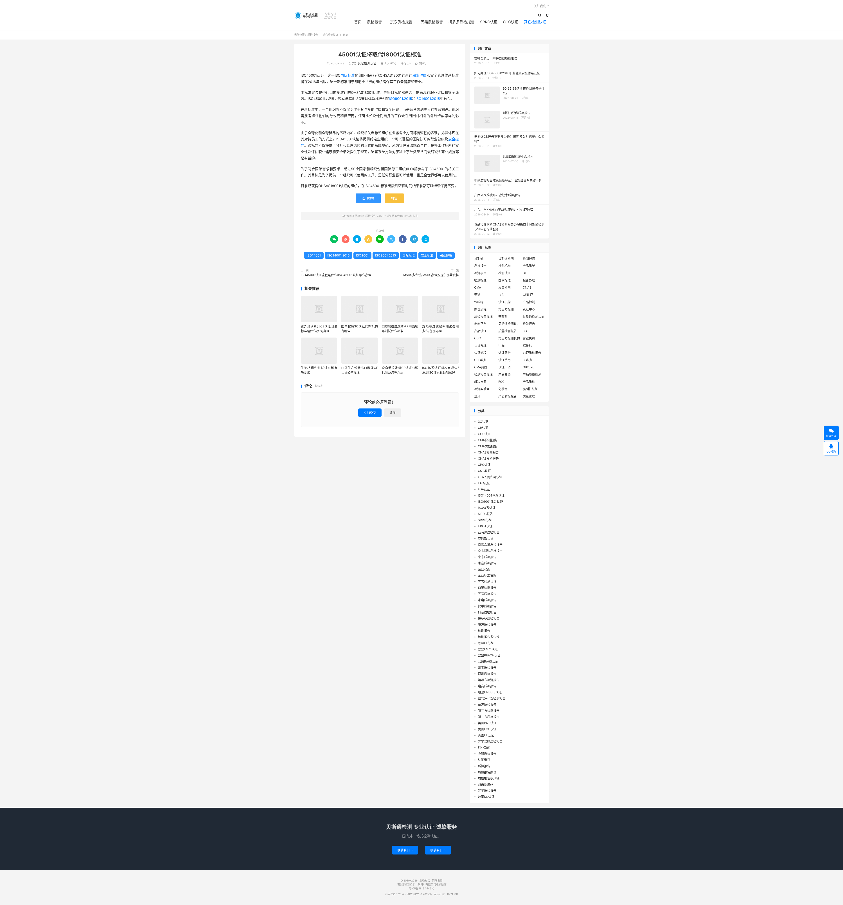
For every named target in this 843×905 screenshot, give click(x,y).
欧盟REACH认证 (489, 655)
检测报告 (529, 258)
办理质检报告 (532, 352)
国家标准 (504, 280)
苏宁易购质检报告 (490, 741)
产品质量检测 (532, 374)
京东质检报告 (401, 22)
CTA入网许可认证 (490, 477)
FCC (501, 381)
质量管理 (529, 396)
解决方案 (480, 381)
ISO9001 (362, 255)
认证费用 (504, 360)
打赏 (394, 198)
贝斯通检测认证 (533, 316)
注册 (393, 413)
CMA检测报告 (487, 440)
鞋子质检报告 (487, 790)
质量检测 (504, 287)
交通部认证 (485, 538)
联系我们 (405, 850)
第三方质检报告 (488, 717)
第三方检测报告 (488, 710)
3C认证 (528, 360)
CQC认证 (484, 471)
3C (525, 331)
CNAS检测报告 (488, 452)
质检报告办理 (483, 316)
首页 (358, 22)
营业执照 (529, 338)
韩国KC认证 (486, 796)
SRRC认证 (488, 22)
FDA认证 (484, 489)
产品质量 (529, 265)
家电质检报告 (487, 600)
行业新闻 (484, 747)
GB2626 (528, 367)
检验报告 (529, 323)
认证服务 (504, 352)
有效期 (503, 316)
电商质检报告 (487, 686)
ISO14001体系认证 (491, 495)
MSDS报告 (485, 514)
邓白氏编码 (485, 784)
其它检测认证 (535, 22)
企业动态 (484, 569)
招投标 (527, 345)
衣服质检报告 (487, 753)
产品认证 (480, 331)
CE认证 (528, 294)
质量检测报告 (507, 331)
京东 (501, 294)
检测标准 (480, 280)
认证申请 (504, 367)
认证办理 (480, 345)
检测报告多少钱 (488, 637)
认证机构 (504, 302)
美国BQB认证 (487, 723)
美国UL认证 (486, 735)
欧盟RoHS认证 (488, 661)
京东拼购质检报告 (490, 551)
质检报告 (306, 15)
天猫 (477, 294)
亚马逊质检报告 (488, 532)
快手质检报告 (487, 606)
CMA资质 (480, 367)
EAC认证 (484, 483)
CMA (477, 287)
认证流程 (480, 352)
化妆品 (503, 389)
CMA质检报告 (487, 446)
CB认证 (483, 428)
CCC (477, 338)
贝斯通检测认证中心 (509, 323)
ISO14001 (314, 255)
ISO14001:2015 (428, 98)
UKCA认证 (485, 526)
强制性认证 (530, 389)
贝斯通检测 (506, 258)
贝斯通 (478, 258)
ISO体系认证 (486, 507)
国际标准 (347, 75)
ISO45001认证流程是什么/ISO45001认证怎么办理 (336, 275)
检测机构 (504, 265)
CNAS (527, 287)
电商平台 (480, 323)
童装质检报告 (487, 704)
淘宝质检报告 (487, 667)
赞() (420, 63)
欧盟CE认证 (486, 643)
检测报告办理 (483, 374)
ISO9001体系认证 (490, 501)
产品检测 (529, 302)
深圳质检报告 (487, 674)
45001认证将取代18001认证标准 (380, 54)
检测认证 (504, 273)
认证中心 (529, 309)
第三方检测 (506, 309)
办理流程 (480, 309)
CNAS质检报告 (488, 458)
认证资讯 (484, 760)
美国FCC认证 (487, 729)
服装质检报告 (487, 624)
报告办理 (529, 280)
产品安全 (504, 374)
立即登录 (370, 413)
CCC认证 (510, 22)
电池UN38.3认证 (490, 692)
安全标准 (427, 255)
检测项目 (480, 273)
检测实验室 (482, 389)
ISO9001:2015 (400, 98)
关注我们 (540, 6)
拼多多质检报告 (462, 22)
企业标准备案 (487, 575)
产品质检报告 (507, 396)
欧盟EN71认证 (488, 649)
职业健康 (419, 75)
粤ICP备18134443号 (421, 888)
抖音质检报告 (487, 612)
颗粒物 (478, 302)
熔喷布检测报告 (488, 680)
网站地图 (437, 880)
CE (525, 273)
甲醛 (501, 345)
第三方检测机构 (509, 338)
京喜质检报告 (487, 563)
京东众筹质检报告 (490, 544)
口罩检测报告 (487, 587)
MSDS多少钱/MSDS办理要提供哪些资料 (431, 275)
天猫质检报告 (432, 22)
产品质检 (529, 381)
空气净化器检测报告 (492, 698)
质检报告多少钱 (488, 778)
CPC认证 (484, 464)
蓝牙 (477, 396)
